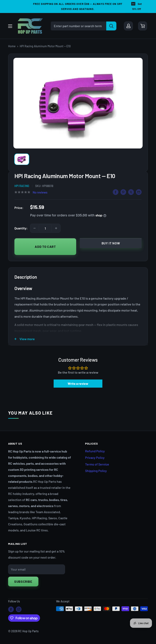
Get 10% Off (137, 6)
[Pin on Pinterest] (123, 192)
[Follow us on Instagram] (19, 609)
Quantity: (21, 228)
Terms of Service (97, 464)
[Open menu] (10, 26)
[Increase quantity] (56, 228)
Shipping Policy (96, 471)
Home (12, 46)
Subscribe (23, 581)
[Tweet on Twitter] (131, 192)
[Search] (111, 26)
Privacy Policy (95, 457)
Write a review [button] (78, 383)
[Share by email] (139, 192)
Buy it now (111, 243)
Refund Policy (95, 451)
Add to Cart (45, 246)
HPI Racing (21, 186)
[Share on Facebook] (115, 192)
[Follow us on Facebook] (11, 609)
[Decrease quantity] (34, 228)
